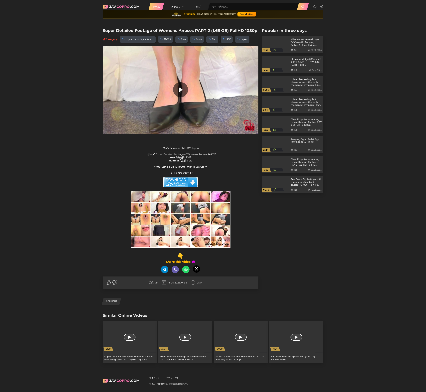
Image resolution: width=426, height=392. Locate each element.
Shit (214, 39)
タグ (198, 6)
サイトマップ (155, 377)
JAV (228, 39)
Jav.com (124, 7)
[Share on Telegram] (164, 269)
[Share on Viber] (175, 269)
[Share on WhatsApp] (186, 269)
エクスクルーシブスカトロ (140, 39)
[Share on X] (196, 269)
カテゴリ (176, 6)
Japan (244, 39)
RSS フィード (172, 377)
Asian (199, 39)
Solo (183, 39)
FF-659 (167, 39)
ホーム (156, 6)
